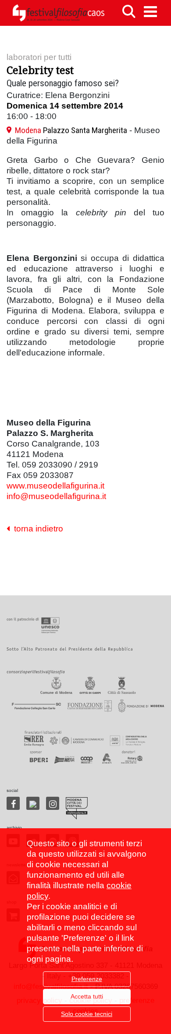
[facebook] (13, 803)
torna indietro (36, 528)
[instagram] (52, 803)
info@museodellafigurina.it (56, 496)
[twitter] (32, 803)
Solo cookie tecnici (86, 1013)
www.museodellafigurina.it (55, 485)
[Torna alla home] (58, 13)
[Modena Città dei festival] (77, 808)
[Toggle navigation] (150, 11)
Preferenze (86, 978)
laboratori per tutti (39, 57)
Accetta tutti (87, 996)
